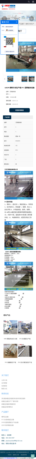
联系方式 (4, 388)
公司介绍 (4, 380)
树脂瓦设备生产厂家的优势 (10, 401)
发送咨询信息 (19, 110)
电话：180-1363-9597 (8, 438)
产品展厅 (21, 24)
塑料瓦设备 (5, 417)
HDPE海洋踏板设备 (8, 425)
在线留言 (4, 386)
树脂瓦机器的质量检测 (9, 404)
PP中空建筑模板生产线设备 (10, 422)
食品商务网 (24, 455)
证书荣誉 (4, 383)
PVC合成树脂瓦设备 (8, 419)
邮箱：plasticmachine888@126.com (12, 441)
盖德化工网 (16, 455)
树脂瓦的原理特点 (7, 407)
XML (31, 452)
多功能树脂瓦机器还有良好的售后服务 (13, 398)
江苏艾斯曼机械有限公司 (22, 452)
